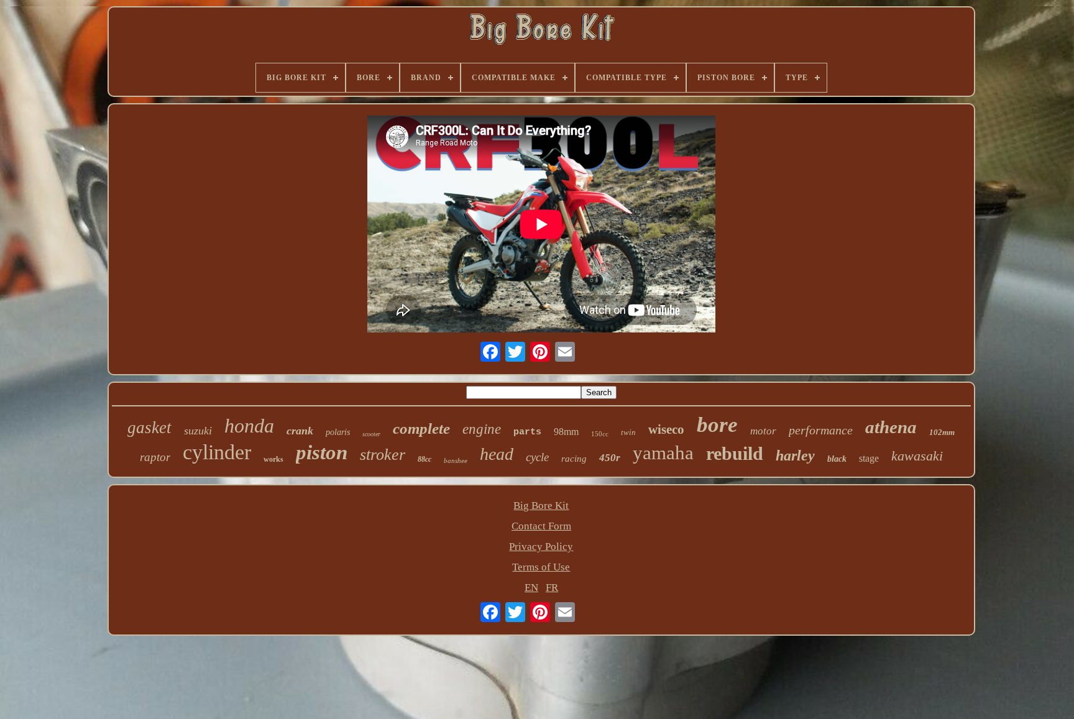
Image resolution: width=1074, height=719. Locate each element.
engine (481, 429)
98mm (566, 431)
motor (763, 431)
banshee (455, 460)
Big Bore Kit (541, 505)
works (273, 459)
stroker (382, 455)
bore (717, 425)
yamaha (663, 453)
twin (628, 432)
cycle (537, 457)
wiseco (666, 429)
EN (531, 587)
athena (891, 427)
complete (421, 428)
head (496, 454)
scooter (371, 434)
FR (552, 587)
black (837, 459)
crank (300, 430)
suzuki (198, 430)
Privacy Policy (541, 546)
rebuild (734, 453)
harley (795, 455)
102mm (942, 432)
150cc (599, 433)
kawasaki (917, 456)
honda (249, 425)
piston (321, 452)
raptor (155, 457)
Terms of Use (541, 567)
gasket (149, 427)
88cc (424, 459)
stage (869, 458)
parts (527, 432)
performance (821, 430)
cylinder (217, 452)
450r (609, 458)
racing (574, 459)
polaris (338, 432)
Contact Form (541, 526)
